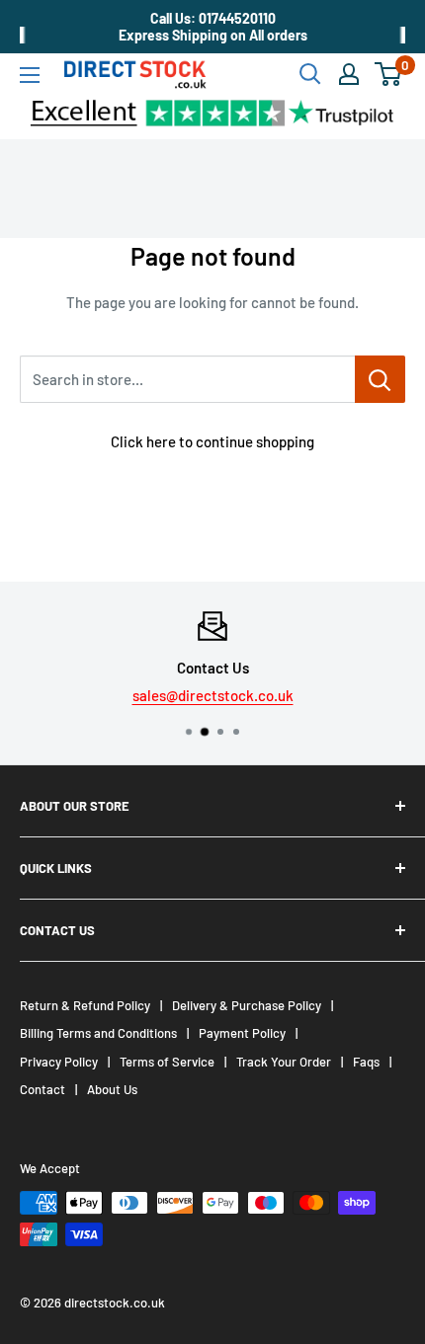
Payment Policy (242, 1033)
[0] (389, 74)
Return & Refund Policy (85, 1005)
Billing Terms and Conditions (98, 1033)
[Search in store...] (380, 379)
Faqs (366, 1061)
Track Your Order (283, 1061)
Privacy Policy (59, 1061)
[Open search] (310, 74)
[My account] (349, 74)
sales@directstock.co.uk (213, 695)
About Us (112, 1089)
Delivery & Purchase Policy (246, 1005)
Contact (42, 1089)
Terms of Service (167, 1061)
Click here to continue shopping (212, 441)
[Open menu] (30, 75)
